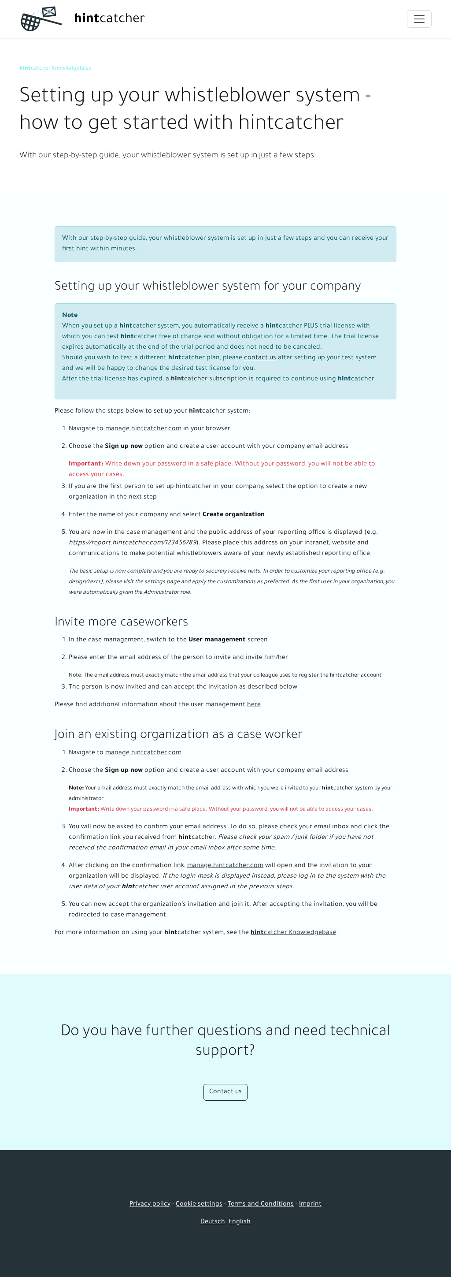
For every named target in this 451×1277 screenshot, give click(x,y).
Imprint (310, 1204)
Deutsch (212, 1222)
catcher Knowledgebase (55, 69)
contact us (260, 358)
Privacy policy (149, 1204)
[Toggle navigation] (419, 19)
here (254, 705)
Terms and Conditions (261, 1204)
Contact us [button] (225, 1092)
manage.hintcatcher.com (143, 429)
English (240, 1222)
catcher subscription (209, 379)
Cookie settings (199, 1204)
